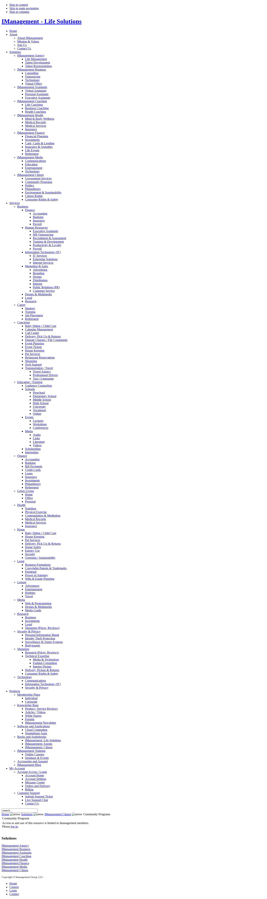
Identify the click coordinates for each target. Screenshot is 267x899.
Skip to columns (19, 11)
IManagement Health (15, 859)
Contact (14, 894)
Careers (14, 887)
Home (5, 814)
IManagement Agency (15, 845)
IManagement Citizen (58, 814)
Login (13, 890)
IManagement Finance (15, 863)
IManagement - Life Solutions (42, 21)
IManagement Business (16, 849)
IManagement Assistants (16, 852)
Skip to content (18, 4)
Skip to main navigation (24, 8)
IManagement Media (14, 866)
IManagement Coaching (16, 856)
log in (14, 826)
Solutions (27, 814)
